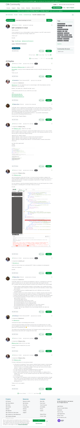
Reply (48, 50)
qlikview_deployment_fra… (63, 29)
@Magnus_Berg (21, 67)
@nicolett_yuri (15, 67)
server (59, 36)
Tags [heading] (58, 21)
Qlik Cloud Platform (10, 403)
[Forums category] (58, 51)
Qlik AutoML (8, 406)
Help (64, 7)
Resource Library (26, 401)
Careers (41, 410)
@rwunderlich (14, 69)
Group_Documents (61, 25)
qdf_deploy (60, 27)
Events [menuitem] (22, 8)
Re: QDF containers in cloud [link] (39, 14)
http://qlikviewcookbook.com (18, 96)
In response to (18, 82)
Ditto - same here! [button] (16, 48)
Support (24, 412)
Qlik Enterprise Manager (11, 416)
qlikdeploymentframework (27, 41)
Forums (15, 14)
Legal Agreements (61, 413)
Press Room (42, 403)
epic (66, 31)
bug (63, 31)
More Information (39, 423)
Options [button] (72, 15)
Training (24, 410)
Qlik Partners (25, 403)
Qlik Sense (8, 405)
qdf (66, 25)
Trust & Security (43, 405)
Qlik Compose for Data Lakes (12, 412)
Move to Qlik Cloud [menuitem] (36, 8)
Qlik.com (61, 4)
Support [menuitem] (13, 8)
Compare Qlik (26, 406)
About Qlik (42, 401)
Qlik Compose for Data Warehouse (13, 414)
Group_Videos (60, 35)
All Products (8, 401)
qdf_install (59, 31)
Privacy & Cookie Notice (62, 408)
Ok (38, 420)
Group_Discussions (61, 23)
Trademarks (59, 410)
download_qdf (66, 38)
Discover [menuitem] (28, 8)
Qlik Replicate (8, 410)
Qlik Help (72, 4)
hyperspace (66, 40)
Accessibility (42, 406)
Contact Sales (43, 416)
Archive (20, 14)
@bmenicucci (14, 85)
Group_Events (60, 33)
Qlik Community (9, 14)
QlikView (7, 408)
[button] (52, 25)
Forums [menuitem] (8, 8)
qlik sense (66, 35)
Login (35, 1)
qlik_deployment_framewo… (66, 36)
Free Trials (25, 405)
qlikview (70, 25)
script (70, 35)
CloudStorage (18, 41)
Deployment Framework (21, 43)
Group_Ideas (60, 40)
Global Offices (43, 414)
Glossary (25, 408)
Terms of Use (60, 411)
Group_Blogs (66, 33)
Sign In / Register (70, 7)
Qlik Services (66, 4)
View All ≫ (59, 43)
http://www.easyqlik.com (17, 94)
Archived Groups (27, 14)
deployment (60, 38)
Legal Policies (60, 406)
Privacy (41, 408)
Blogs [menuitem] (18, 8)
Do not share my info (62, 417)
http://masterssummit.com (17, 95)
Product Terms (60, 415)
